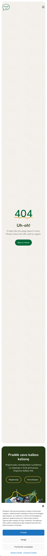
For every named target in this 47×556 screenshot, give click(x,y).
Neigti (23, 539)
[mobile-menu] (41, 7)
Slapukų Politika (16, 553)
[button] (43, 506)
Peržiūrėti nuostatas (23, 547)
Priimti (23, 532)
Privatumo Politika (30, 553)
